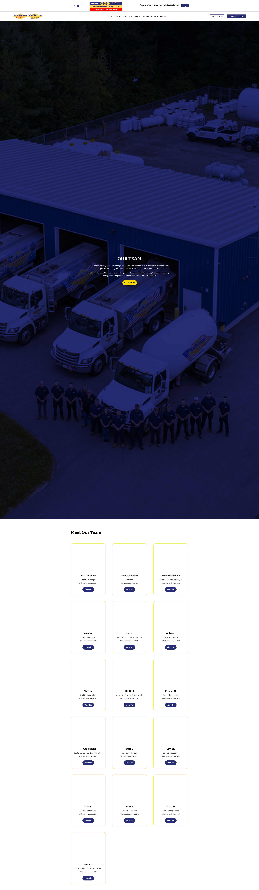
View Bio (88, 589)
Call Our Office (217, 16)
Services (137, 16)
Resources (126, 16)
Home (109, 16)
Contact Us (129, 282)
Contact (163, 16)
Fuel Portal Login (237, 16)
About (116, 16)
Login (185, 6)
